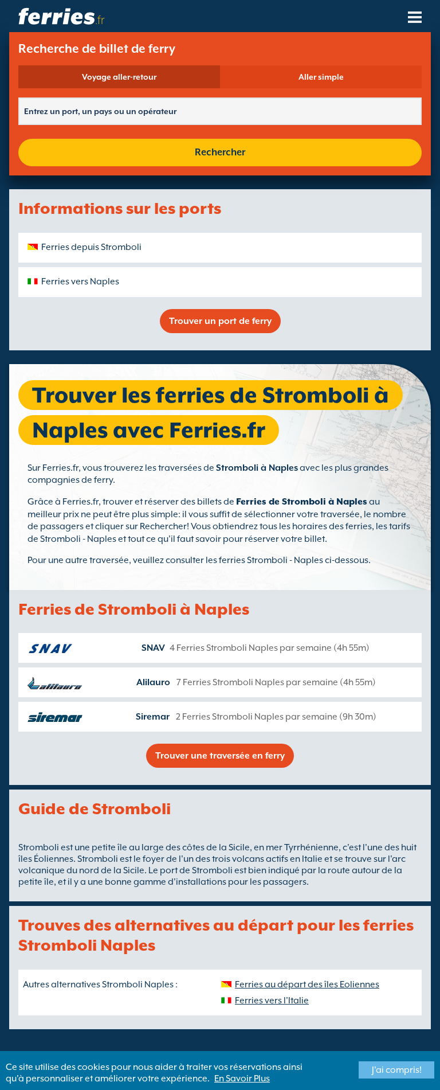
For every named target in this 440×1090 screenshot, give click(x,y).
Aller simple (321, 76)
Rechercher (220, 152)
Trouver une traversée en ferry (220, 756)
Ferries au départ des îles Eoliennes (307, 984)
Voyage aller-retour (119, 76)
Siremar (153, 717)
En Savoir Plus (242, 1078)
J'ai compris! (397, 1070)
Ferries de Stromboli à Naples (301, 502)
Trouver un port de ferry (220, 321)
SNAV (153, 648)
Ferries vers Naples (80, 281)
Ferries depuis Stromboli (91, 247)
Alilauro (153, 682)
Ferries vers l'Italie (272, 1000)
